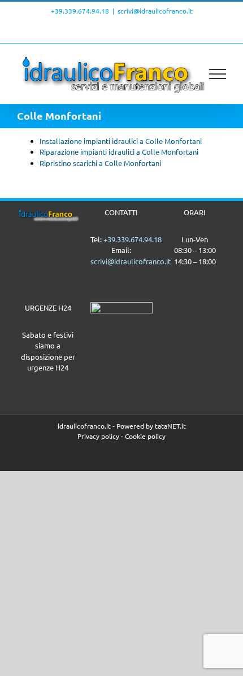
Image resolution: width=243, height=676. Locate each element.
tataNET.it (170, 425)
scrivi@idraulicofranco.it (155, 10)
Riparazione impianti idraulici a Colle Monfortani (119, 151)
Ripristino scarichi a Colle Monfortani (100, 163)
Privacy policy (98, 436)
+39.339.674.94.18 (80, 10)
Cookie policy (145, 436)
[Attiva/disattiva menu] (218, 74)
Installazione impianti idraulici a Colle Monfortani (121, 141)
